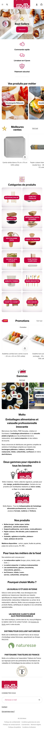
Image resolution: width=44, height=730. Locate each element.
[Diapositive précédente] (2, 24)
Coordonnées (25, 724)
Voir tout (35, 128)
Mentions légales (36, 724)
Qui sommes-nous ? (8, 711)
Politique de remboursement (11, 724)
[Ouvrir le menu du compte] (36, 4)
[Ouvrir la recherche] (7, 4)
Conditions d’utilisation (29, 727)
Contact (4, 707)
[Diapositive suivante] (41, 24)
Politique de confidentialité (12, 722)
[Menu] (2, 4)
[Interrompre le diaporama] (17, 36)
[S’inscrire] (39, 700)
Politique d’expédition (14, 727)
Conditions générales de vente (30, 722)
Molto (24, 718)
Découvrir (22, 29)
